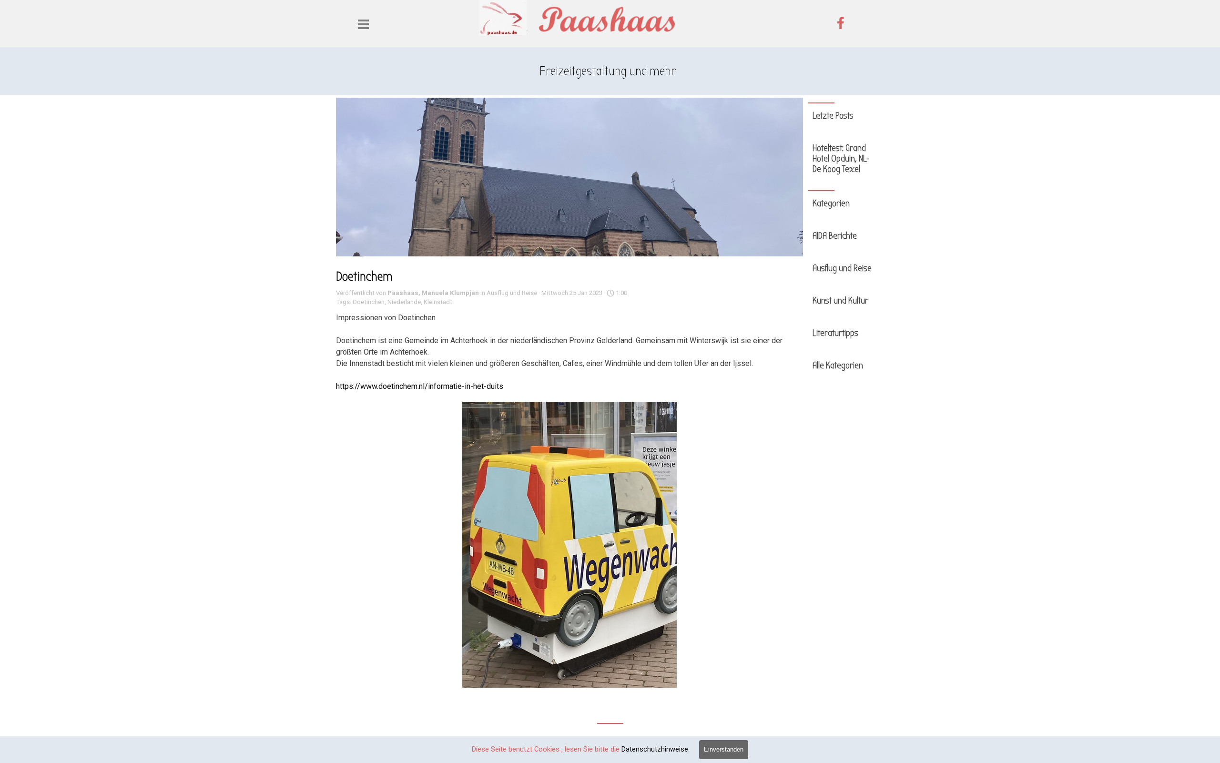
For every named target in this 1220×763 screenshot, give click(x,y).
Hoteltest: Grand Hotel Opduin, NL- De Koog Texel (841, 158)
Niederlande (404, 301)
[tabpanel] (608, 71)
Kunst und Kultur (840, 300)
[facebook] (841, 23)
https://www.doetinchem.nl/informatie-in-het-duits (419, 386)
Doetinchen (369, 301)
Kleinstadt (438, 301)
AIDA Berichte (835, 236)
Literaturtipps (835, 333)
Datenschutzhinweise (654, 749)
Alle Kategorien (838, 365)
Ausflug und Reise (842, 268)
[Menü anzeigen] (363, 24)
